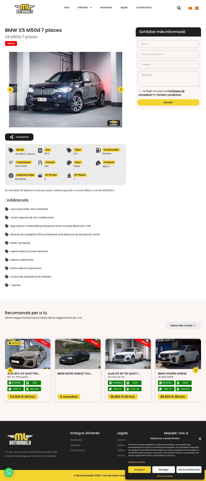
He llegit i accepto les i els (162, 92)
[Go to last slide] (10, 370)
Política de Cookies (165, 476)
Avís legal (122, 440)
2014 (46, 153)
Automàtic (21, 166)
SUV (75, 153)
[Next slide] (121, 90)
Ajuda (124, 7)
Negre (76, 166)
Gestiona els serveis (136, 462)
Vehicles (83, 7)
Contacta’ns (144, 7)
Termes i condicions (168, 94)
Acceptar (139, 469)
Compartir (22, 137)
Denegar (164, 469)
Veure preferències (189, 469)
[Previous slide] (10, 90)
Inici (66, 7)
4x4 (46, 166)
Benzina (107, 153)
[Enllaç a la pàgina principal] (24, 8)
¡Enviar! (168, 102)
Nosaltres (106, 7)
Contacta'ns (77, 450)
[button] (199, 438)
